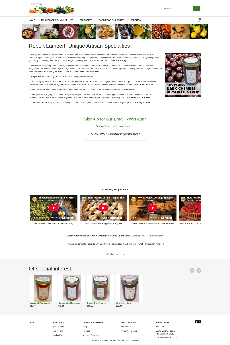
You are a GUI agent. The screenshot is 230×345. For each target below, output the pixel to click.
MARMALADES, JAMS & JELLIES (57, 20)
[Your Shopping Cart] (198, 20)
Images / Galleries (91, 335)
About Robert (58, 327)
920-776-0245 (162, 327)
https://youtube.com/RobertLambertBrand (145, 236)
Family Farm (57, 331)
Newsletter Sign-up (129, 331)
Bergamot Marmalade (40, 303)
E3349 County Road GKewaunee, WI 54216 (165, 332)
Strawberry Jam (123, 303)
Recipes (86, 331)
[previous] (192, 270)
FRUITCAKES (85, 20)
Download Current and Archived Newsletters (115, 126)
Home (31, 322)
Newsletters (126, 327)
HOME (32, 20)
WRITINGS (136, 20)
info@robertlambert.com (115, 254)
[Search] (196, 8)
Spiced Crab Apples (96, 303)
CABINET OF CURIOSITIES (111, 20)
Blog (85, 327)
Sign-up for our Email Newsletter (115, 119)
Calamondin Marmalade (69, 303)
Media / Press (58, 335)
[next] (198, 270)
